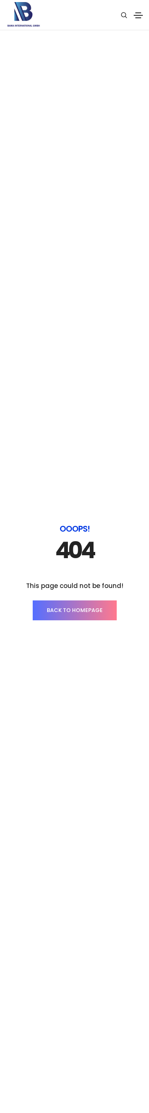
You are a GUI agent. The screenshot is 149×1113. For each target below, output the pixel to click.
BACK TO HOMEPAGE (75, 610)
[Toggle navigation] (138, 15)
